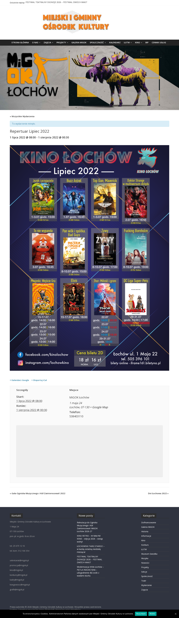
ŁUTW (127, 42)
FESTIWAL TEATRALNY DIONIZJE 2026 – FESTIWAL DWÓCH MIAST (56, 2)
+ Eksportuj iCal (39, 380)
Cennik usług (159, 42)
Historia (144, 531)
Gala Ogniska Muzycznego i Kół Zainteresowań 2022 (37, 493)
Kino (137, 42)
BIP (146, 42)
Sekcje (144, 571)
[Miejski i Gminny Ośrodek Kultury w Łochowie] (89, 47)
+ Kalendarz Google (19, 380)
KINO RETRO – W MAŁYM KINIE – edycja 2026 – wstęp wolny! (90, 538)
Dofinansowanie (148, 522)
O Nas (35, 42)
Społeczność (97, 42)
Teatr (143, 580)
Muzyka (144, 558)
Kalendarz (115, 42)
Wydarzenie (146, 585)
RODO (152, 614)
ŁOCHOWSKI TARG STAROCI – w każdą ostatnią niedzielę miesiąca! (91, 549)
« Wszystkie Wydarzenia (22, 116)
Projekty (61, 42)
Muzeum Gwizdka (149, 554)
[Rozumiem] (175, 613)
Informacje (146, 536)
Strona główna (20, 42)
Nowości (145, 562)
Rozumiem (141, 614)
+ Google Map (99, 407)
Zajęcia (47, 42)
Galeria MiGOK (78, 42)
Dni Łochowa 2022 (158, 493)
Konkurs (145, 545)
